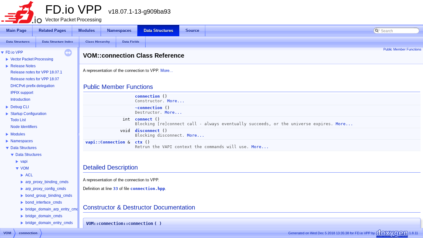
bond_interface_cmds (43, 202)
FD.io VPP (14, 52)
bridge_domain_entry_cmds (49, 223)
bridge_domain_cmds (43, 216)
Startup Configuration (28, 114)
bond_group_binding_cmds (48, 195)
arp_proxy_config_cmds (45, 189)
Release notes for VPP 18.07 (35, 79)
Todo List (18, 120)
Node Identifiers (24, 127)
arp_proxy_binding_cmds (46, 182)
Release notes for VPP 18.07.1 (36, 72)
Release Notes (23, 66)
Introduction (20, 99)
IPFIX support (22, 92)
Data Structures (24, 148)
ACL (29, 175)
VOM (24, 168)
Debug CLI (20, 107)
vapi (24, 161)
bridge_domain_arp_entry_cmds (53, 209)
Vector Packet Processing (32, 59)
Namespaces (22, 141)
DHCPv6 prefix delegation (33, 86)
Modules (18, 134)
